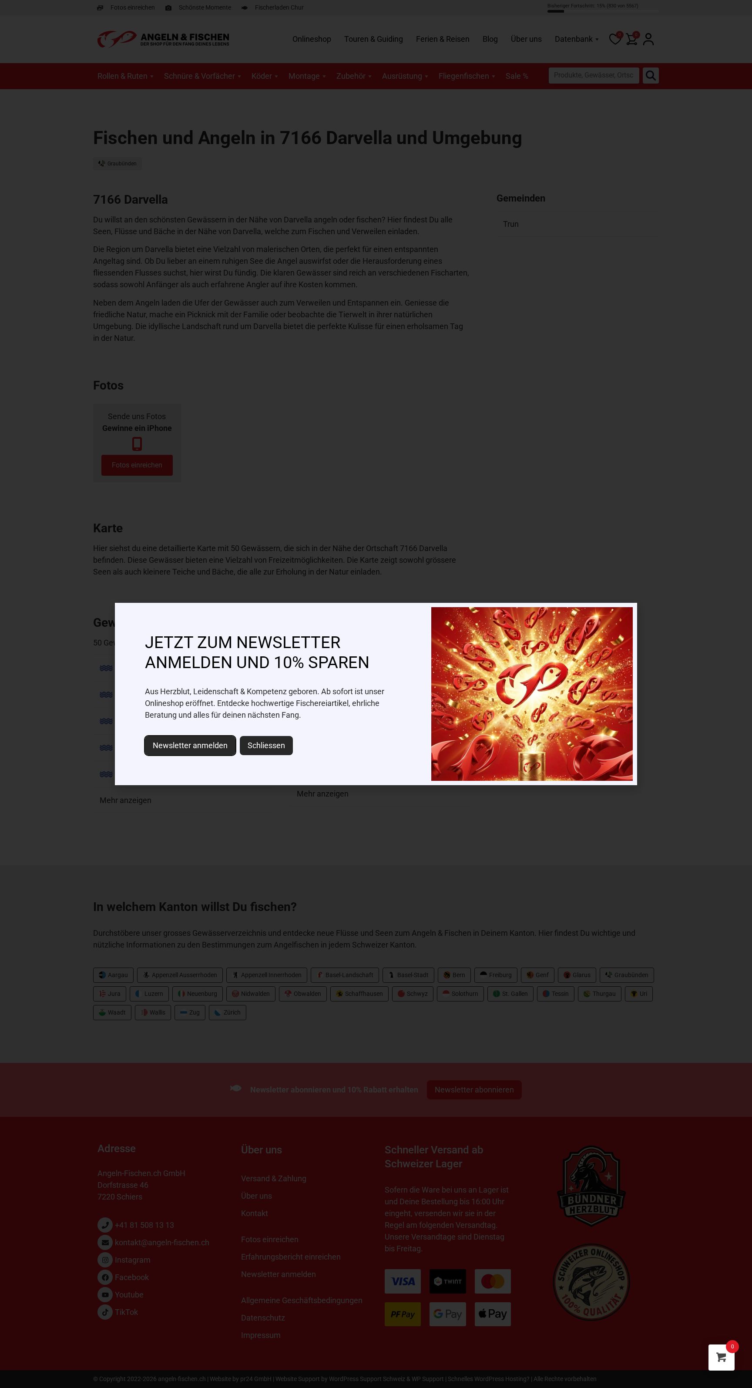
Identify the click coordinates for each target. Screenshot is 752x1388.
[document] (376, 694)
